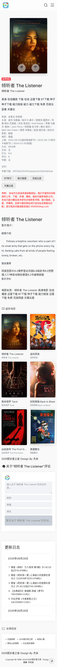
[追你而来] (42, 332)
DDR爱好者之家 (26, 639)
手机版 (31, 662)
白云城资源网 (28, 643)
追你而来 (35, 353)
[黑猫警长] (42, 427)
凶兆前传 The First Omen (14, 449)
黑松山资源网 (13, 643)
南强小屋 (41, 639)
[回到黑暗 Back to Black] (42, 379)
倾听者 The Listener (22, 85)
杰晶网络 (11, 639)
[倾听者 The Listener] (14, 332)
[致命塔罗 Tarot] (14, 379)
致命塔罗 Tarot (10, 401)
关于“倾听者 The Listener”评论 (28, 466)
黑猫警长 (35, 449)
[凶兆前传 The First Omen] (14, 427)
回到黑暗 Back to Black (42, 401)
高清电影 (6, 79)
